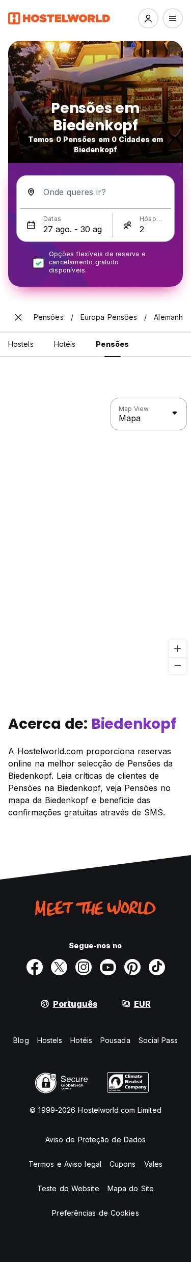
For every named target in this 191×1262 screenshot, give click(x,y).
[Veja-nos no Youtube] (108, 967)
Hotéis (81, 1040)
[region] (95, 536)
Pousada (115, 1040)
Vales (153, 1164)
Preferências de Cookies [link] (95, 1213)
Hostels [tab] (21, 344)
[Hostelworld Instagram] (83, 967)
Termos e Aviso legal (65, 1164)
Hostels (50, 1040)
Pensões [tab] (112, 344)
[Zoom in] (177, 648)
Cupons (123, 1164)
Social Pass (158, 1040)
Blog (21, 1040)
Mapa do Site (130, 1188)
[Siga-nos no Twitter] (59, 967)
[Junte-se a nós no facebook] (34, 967)
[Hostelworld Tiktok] (157, 967)
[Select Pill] (148, 18)
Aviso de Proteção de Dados (95, 1139)
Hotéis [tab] (65, 344)
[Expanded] (18, 317)
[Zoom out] (177, 665)
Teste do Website (68, 1188)
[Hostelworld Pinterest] (132, 967)
